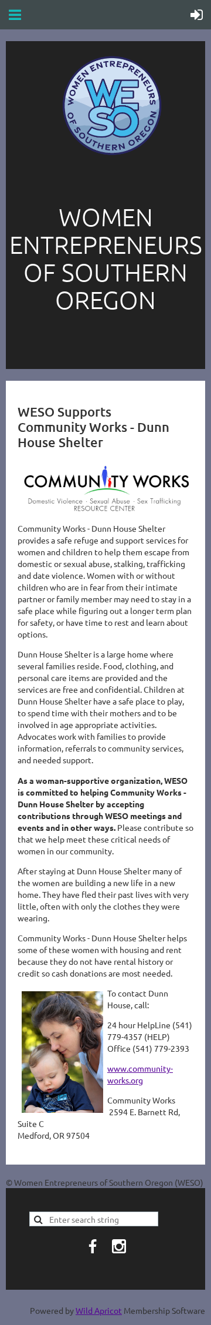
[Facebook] (92, 1246)
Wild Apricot (99, 1310)
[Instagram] (119, 1246)
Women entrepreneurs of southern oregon (105, 258)
